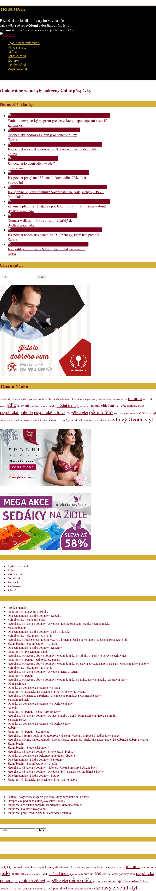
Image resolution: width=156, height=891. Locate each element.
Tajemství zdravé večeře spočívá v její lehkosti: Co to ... (40, 30)
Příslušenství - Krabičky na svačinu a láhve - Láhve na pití (42, 779)
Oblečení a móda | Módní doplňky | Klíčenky (35, 647)
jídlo (11, 404)
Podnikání (17, 65)
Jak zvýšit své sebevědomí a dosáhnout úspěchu (34, 25)
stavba (148, 413)
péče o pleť (79, 412)
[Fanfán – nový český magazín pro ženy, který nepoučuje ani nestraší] (59, 115)
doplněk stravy (46, 399)
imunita (135, 398)
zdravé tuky (93, 420)
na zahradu (85, 406)
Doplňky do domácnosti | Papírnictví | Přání (34, 687)
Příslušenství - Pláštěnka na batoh (28, 651)
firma (108, 399)
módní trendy (68, 405)
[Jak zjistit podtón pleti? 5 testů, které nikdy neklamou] (48, 244)
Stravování (17, 56)
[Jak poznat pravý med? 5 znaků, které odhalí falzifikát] (48, 172)
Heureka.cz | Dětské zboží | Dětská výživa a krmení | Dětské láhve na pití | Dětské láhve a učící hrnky (68, 639)
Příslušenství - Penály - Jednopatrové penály (34, 659)
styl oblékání (16, 420)
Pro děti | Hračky (18, 607)
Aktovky (13, 707)
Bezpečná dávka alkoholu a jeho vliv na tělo (32, 20)
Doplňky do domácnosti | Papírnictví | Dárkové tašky (39, 723)
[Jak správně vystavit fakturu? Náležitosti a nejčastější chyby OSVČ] (57, 187)
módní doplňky (48, 406)
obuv (117, 406)
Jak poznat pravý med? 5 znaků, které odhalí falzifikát (47, 177)
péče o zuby (118, 413)
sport (141, 413)
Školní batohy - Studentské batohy (28, 747)
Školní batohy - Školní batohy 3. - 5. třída (32, 763)
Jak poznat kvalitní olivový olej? (31, 163)
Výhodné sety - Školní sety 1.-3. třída (30, 667)
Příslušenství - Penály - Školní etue (28, 731)
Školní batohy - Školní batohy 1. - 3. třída (32, 643)
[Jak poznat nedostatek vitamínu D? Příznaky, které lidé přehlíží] (55, 229)
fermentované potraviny (84, 399)
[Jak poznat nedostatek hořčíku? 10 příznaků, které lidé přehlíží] (55, 144)
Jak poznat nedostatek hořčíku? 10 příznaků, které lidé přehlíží (53, 149)
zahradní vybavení (47, 420)
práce (141, 406)
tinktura (27, 420)
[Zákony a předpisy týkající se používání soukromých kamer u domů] (59, 201)
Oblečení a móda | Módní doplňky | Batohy (34, 775)
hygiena (124, 399)
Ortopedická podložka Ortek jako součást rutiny (42, 134)
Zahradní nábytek (18, 699)
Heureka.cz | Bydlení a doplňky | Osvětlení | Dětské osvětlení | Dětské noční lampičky (59, 623)
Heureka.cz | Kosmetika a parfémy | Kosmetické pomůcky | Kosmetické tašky (54, 695)
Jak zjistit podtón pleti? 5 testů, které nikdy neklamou (46, 248)
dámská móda (63, 399)
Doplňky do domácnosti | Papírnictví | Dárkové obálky (40, 703)
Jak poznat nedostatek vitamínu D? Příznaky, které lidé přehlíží (53, 234)
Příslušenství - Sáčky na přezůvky (28, 611)
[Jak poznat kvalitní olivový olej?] (33, 158)
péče (68, 413)
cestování (16, 399)
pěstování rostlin (131, 413)
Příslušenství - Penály (20, 675)
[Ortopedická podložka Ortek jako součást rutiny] (44, 130)
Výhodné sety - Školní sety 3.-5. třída (30, 635)
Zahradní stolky (17, 719)
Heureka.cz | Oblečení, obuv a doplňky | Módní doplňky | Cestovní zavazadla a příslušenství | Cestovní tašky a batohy (78, 663)
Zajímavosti (18, 69)
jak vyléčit (151, 867)
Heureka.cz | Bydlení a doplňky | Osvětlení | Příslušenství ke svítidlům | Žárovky (56, 771)
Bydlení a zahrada (24, 43)
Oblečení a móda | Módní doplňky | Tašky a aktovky (39, 631)
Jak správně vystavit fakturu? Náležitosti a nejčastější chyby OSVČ (56, 191)
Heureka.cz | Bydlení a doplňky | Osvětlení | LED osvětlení (43, 671)
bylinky (8, 399)
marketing (36, 406)
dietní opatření (29, 399)
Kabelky (13, 727)
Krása (12, 51)
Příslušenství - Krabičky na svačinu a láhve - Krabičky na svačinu (47, 691)
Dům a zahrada (17, 683)
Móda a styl (17, 47)
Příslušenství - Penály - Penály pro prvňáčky (34, 711)
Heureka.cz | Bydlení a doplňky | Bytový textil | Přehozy (41, 751)
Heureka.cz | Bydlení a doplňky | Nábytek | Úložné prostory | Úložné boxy (52, 767)
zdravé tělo (105, 420)
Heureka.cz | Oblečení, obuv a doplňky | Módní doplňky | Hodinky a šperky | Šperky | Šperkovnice (67, 655)
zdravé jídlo (81, 420)
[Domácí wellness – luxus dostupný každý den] (42, 215)
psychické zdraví (49, 412)
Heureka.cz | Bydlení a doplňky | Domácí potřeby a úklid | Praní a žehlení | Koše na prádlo (62, 715)
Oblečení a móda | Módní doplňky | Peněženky (36, 759)
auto (1, 399)
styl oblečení (137, 881)
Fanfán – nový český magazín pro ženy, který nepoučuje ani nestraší (57, 120)
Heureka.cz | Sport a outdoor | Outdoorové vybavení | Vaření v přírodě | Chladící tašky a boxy (63, 735)
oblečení (107, 405)
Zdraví (13, 60)
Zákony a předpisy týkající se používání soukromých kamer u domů (57, 206)
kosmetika (24, 405)
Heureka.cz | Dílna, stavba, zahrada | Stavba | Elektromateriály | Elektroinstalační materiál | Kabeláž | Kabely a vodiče (78, 739)
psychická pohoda (16, 412)
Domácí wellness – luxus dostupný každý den (41, 220)
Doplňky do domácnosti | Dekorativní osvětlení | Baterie (41, 755)
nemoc (95, 405)
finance (101, 399)
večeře (34, 420)
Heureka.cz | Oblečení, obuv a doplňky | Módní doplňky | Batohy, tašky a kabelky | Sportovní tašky (67, 679)
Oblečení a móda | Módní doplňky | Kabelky (34, 615)
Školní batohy (16, 743)
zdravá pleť (65, 420)
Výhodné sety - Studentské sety (26, 619)
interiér (146, 399)
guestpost (116, 399)
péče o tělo (101, 412)
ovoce (123, 406)
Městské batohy (17, 627)
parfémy (132, 406)
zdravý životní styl (132, 419)
